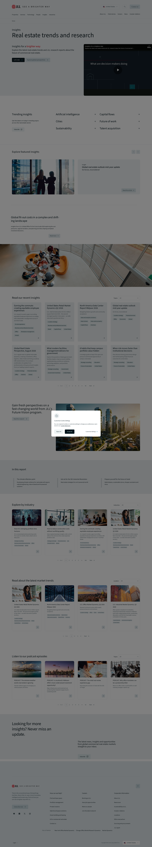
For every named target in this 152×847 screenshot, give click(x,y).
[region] (76, 424)
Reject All (58, 432)
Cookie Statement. (65, 426)
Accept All (69, 432)
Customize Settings (92, 432)
